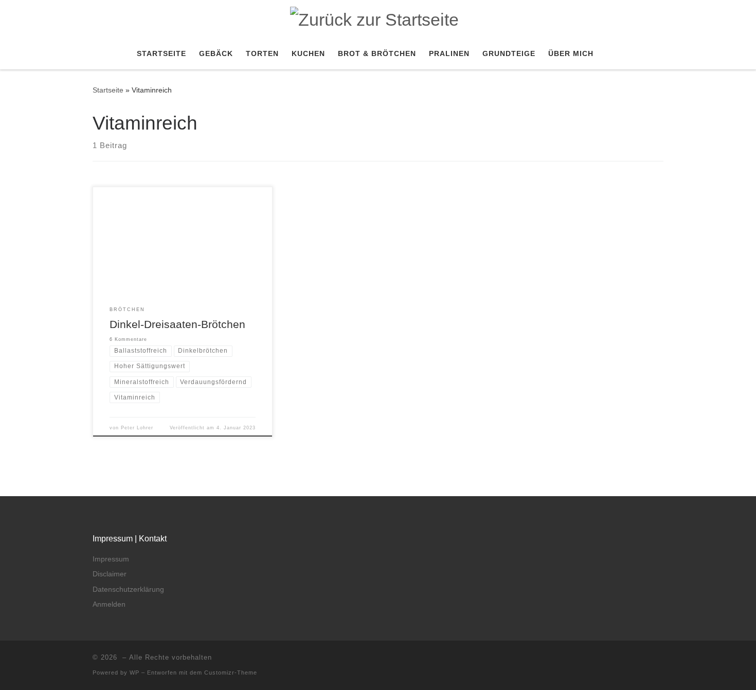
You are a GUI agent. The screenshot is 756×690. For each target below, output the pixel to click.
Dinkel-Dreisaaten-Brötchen (177, 324)
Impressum (111, 559)
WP (134, 672)
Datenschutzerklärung (128, 589)
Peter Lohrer (137, 427)
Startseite (108, 90)
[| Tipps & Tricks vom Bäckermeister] (374, 18)
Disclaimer (110, 574)
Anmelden (109, 604)
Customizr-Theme (230, 672)
